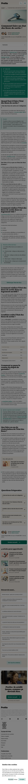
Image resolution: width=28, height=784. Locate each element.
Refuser (15, 779)
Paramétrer (10, 779)
